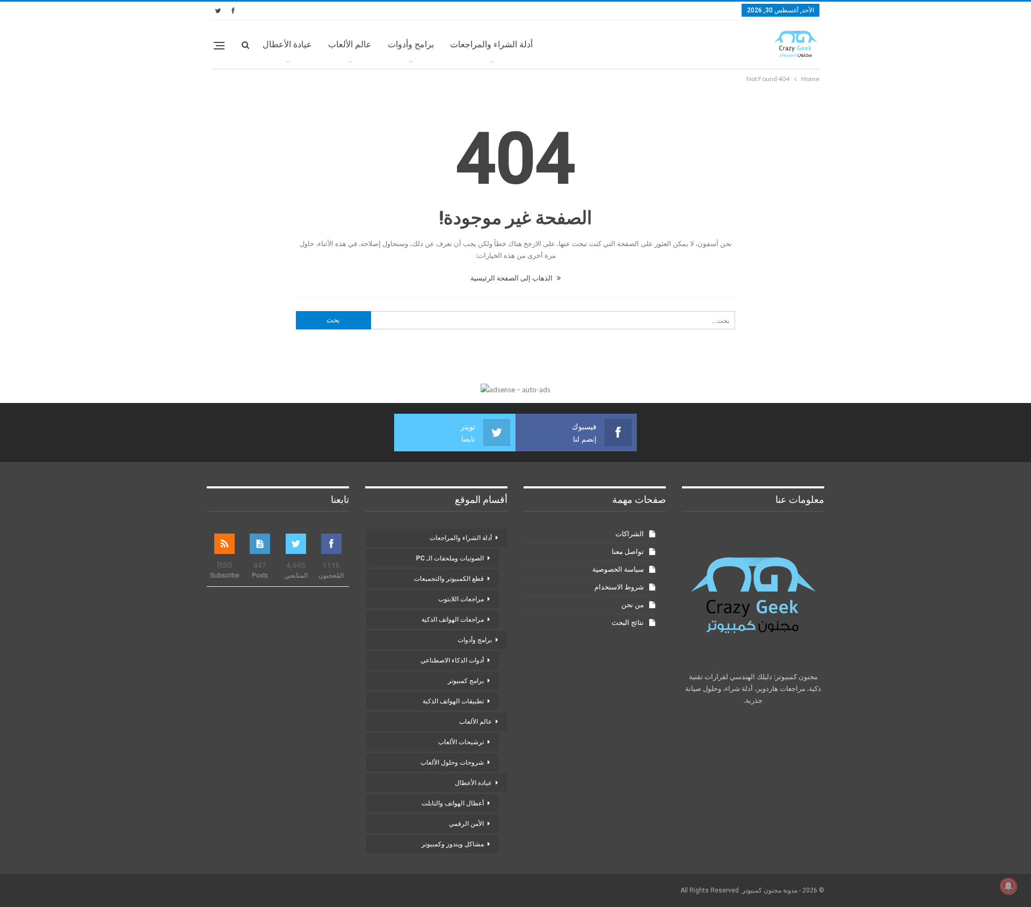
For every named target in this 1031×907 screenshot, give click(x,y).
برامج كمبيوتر (466, 681)
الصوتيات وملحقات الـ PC (450, 558)
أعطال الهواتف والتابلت (453, 803)
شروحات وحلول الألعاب (452, 762)
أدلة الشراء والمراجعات (491, 44)
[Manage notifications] (1008, 886)
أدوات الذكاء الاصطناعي (452, 660)
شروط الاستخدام (619, 587)
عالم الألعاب (350, 44)
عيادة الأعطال (287, 44)
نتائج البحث (628, 622)
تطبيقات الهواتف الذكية (453, 701)
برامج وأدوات (411, 44)
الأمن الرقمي (466, 823)
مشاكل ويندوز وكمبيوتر (453, 844)
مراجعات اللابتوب (461, 599)
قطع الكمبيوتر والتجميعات (449, 578)
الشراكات (629, 534)
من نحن (632, 605)
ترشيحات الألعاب (461, 742)
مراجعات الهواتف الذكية (453, 619)
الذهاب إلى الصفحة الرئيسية (512, 277)
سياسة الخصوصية (618, 569)
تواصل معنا (628, 552)
